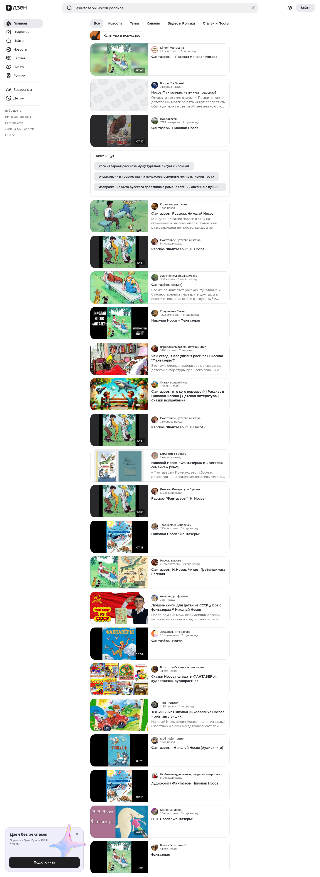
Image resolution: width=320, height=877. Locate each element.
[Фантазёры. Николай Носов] (119, 131)
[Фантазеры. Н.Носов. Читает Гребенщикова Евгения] (119, 572)
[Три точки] (226, 49)
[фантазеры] (119, 857)
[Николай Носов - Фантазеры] (119, 323)
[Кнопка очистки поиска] (253, 8)
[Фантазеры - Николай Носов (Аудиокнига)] (119, 750)
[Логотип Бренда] (9, 8)
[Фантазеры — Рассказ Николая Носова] (119, 59)
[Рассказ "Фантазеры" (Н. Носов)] (119, 252)
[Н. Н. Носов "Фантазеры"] (119, 822)
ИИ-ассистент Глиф (18, 116)
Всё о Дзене (13, 110)
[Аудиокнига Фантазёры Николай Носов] (119, 786)
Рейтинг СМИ (14, 122)
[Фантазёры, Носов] (119, 644)
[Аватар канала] (154, 49)
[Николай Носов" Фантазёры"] (119, 537)
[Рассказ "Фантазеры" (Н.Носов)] (119, 430)
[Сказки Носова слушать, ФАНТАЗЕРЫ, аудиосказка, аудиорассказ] (119, 679)
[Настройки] (290, 8)
